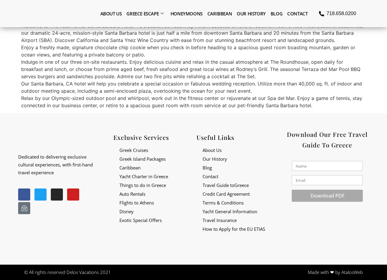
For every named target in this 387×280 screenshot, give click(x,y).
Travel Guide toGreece (226, 185)
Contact (297, 14)
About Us (212, 150)
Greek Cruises (133, 150)
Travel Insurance (220, 220)
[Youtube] (73, 194)
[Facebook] (24, 194)
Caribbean (219, 14)
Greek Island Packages (142, 159)
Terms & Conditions (223, 202)
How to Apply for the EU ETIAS (234, 229)
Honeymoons (187, 14)
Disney (126, 211)
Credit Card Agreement (226, 194)
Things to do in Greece (142, 185)
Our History (251, 14)
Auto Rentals (132, 194)
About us (111, 14)
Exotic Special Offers (140, 220)
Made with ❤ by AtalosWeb (335, 272)
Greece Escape (142, 14)
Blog (276, 14)
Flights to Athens (136, 202)
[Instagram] (57, 194)
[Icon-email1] (24, 208)
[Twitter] (40, 194)
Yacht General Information (230, 211)
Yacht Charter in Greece (143, 176)
